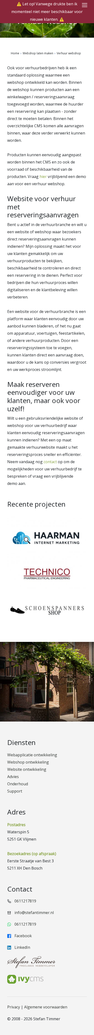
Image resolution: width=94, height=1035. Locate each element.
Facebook (22, 935)
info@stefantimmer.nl (34, 912)
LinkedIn (21, 947)
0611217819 (25, 901)
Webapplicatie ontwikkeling (32, 755)
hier (43, 176)
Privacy (13, 1007)
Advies (13, 776)
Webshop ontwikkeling (28, 762)
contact (50, 461)
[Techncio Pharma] (47, 576)
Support (14, 791)
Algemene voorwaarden (45, 1007)
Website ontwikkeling (26, 769)
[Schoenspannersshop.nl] (47, 612)
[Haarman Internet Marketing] (47, 540)
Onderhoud (17, 784)
